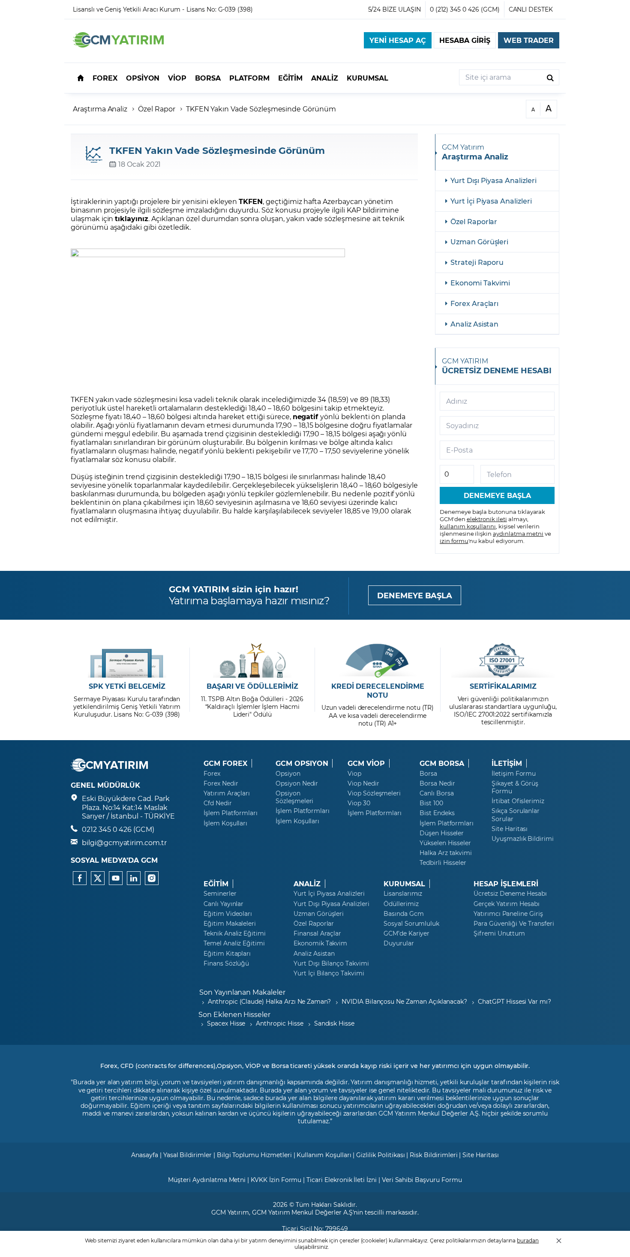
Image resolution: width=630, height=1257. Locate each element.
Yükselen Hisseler (445, 843)
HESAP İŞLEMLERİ (506, 883)
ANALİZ (307, 883)
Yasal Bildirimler (187, 1155)
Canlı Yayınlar (223, 904)
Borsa (428, 773)
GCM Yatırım (230, 1212)
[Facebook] (80, 878)
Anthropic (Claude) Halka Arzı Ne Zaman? (269, 1001)
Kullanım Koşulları (324, 1155)
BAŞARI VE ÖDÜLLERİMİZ (252, 686)
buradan (528, 1240)
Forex (212, 773)
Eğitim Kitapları (227, 953)
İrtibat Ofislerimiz (518, 801)
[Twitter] (98, 878)
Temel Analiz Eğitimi (234, 943)
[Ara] (550, 77)
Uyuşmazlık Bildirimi (523, 839)
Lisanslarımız (403, 893)
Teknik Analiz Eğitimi (235, 933)
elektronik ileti (487, 518)
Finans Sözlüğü (226, 963)
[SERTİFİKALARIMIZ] (503, 660)
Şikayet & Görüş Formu (515, 787)
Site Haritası (510, 829)
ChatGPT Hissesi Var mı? (514, 1001)
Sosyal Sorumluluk (411, 923)
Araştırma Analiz (100, 108)
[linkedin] (134, 878)
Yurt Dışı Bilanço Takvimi (331, 963)
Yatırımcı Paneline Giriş (508, 914)
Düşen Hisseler (442, 833)
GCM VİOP (366, 763)
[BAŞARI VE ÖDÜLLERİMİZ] (252, 660)
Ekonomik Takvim (320, 943)
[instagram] (152, 878)
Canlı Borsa (436, 793)
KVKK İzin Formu (276, 1180)
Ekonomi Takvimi (480, 282)
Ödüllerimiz (401, 904)
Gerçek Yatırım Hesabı (507, 904)
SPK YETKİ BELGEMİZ (127, 686)
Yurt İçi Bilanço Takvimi (329, 973)
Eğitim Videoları (228, 914)
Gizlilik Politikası (380, 1155)
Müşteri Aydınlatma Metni (207, 1180)
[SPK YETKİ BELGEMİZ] (127, 660)
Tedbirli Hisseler (443, 863)
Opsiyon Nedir (297, 783)
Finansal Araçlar (317, 933)
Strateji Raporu (477, 262)
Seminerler (220, 893)
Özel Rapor (156, 108)
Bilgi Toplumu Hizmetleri (254, 1155)
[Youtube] (116, 878)
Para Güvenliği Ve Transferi (514, 923)
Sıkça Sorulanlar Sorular (516, 814)
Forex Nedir (221, 783)
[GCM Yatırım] (118, 44)
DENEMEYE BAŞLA (414, 595)
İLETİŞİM (507, 763)
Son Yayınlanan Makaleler (242, 991)
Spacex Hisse (226, 1023)
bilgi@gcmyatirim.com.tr (124, 842)
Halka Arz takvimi (446, 853)
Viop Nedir (363, 783)
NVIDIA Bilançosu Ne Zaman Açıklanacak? (404, 1001)
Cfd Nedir (218, 803)
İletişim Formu (514, 773)
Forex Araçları (474, 303)
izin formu (454, 540)
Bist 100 (431, 803)
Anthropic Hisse (279, 1023)
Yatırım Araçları (227, 793)
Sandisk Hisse (334, 1023)
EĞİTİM (216, 883)
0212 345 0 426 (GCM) (118, 829)
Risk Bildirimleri (433, 1155)
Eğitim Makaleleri (230, 923)
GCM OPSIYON (302, 763)
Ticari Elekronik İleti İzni (341, 1180)
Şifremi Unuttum (499, 933)
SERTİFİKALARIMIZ (503, 686)
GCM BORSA (442, 763)
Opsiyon (288, 773)
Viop (354, 773)
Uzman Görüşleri (479, 241)
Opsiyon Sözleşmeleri (294, 797)
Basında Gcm (403, 914)
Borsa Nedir (437, 783)
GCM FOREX (225, 763)
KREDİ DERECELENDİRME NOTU (377, 690)
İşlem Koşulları (225, 823)
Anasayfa (144, 1155)
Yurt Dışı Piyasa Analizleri (493, 180)
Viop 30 (359, 803)
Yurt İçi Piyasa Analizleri (491, 200)
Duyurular (399, 943)
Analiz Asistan (474, 323)
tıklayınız (131, 218)
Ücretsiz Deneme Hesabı (510, 893)
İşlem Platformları (231, 813)
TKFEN (251, 201)
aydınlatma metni (518, 533)
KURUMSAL (404, 883)
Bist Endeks (437, 813)
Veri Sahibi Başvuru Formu (422, 1180)
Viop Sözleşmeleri (374, 793)
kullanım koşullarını (468, 526)
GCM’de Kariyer (406, 933)
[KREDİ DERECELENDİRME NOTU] (378, 660)
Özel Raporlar (473, 221)
